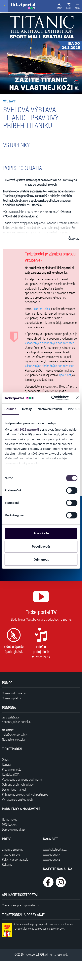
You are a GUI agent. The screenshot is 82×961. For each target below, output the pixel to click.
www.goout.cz (51, 859)
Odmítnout (41, 559)
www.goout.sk (51, 854)
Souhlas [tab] (10, 409)
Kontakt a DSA (11, 774)
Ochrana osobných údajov (18, 784)
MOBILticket (9, 824)
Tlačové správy (11, 854)
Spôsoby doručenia (13, 693)
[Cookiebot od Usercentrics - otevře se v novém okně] (52, 398)
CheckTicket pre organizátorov (20, 905)
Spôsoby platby (11, 698)
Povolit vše (41, 533)
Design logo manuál (14, 789)
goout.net (65, 375)
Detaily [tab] (27, 409)
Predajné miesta (11, 769)
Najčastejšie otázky (13, 739)
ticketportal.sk (41, 309)
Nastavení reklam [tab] (50, 409)
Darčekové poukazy (13, 829)
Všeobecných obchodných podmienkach (49, 343)
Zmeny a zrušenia (12, 849)
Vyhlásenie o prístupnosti (17, 799)
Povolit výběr (41, 546)
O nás (5, 759)
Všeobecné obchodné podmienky (22, 779)
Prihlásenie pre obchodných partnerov (25, 794)
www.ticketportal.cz (54, 849)
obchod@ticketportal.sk (16, 722)
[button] (68, 6)
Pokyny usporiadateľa (15, 859)
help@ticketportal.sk (14, 734)
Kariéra (6, 764)
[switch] (71, 490)
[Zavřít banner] (77, 398)
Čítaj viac (73, 238)
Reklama (7, 864)
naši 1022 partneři (26, 429)
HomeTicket (9, 819)
